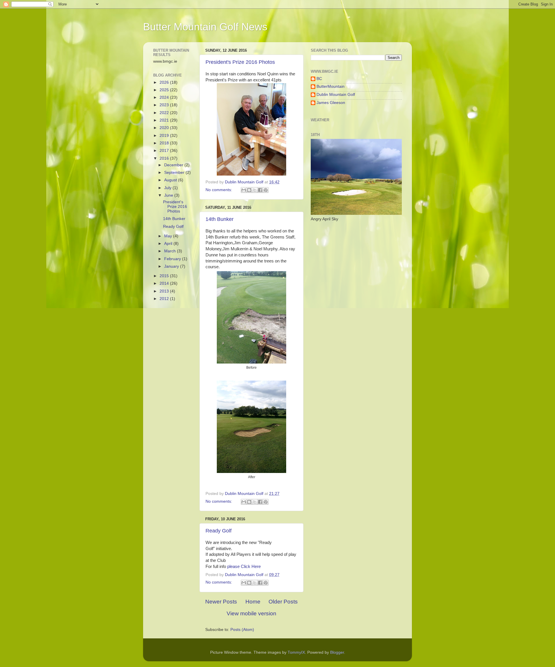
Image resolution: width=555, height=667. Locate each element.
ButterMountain (331, 86)
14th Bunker (220, 219)
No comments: (219, 190)
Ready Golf (219, 531)
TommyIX (296, 652)
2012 (165, 299)
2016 (165, 158)
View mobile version (251, 613)
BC (319, 79)
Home (252, 602)
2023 (165, 105)
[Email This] (244, 190)
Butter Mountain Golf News (205, 27)
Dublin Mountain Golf (336, 94)
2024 (165, 97)
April (168, 243)
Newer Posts (221, 602)
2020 (165, 128)
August (171, 180)
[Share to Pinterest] (266, 190)
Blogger (337, 652)
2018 (165, 143)
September (175, 172)
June (169, 195)
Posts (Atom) (242, 629)
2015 (165, 276)
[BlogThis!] (249, 190)
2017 (165, 150)
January (172, 266)
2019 (165, 135)
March (170, 251)
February (173, 259)
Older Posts (283, 602)
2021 (165, 120)
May (168, 236)
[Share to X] (255, 190)
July (168, 188)
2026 (165, 82)
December (174, 165)
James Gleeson (331, 102)
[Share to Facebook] (260, 190)
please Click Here (244, 566)
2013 (165, 291)
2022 (165, 113)
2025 (165, 90)
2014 (165, 283)
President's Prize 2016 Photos (240, 62)
